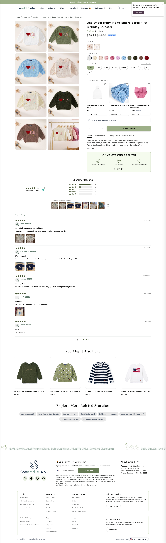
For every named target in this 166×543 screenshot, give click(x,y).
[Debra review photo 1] (20, 238)
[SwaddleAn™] (26, 8)
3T (141, 68)
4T (147, 68)
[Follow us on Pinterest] (31, 478)
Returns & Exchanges (27, 504)
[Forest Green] (135, 58)
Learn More (113, 506)
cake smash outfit (27, 414)
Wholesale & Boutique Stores (29, 525)
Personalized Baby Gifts (70, 419)
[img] (20, 220)
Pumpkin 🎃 (86, 8)
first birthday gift (70, 414)
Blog (111, 8)
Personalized (73, 8)
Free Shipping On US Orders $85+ (83, 2)
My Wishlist (76, 525)
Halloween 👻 (100, 8)
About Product (99, 136)
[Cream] (95, 58)
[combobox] (59, 470)
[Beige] (101, 58)
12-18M (123, 68)
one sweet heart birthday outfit (133, 414)
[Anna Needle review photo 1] (20, 266)
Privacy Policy (85, 485)
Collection (52, 8)
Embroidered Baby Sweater (48, 414)
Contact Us (76, 497)
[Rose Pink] (112, 58)
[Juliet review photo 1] (20, 311)
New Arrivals (50, 497)
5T (89, 73)
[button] (72, 184)
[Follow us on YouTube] (43, 478)
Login (74, 521)
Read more (90, 148)
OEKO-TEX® (118, 169)
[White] (89, 58)
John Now (113, 530)
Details (89, 135)
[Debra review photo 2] (30, 238)
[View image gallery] (43, 48)
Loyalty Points (51, 511)
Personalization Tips (79, 511)
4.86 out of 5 (40, 188)
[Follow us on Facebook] (25, 478)
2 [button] (80, 340)
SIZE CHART (146, 64)
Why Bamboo (50, 525)
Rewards (75, 528)
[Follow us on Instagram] (37, 478)
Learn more (138, 13)
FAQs (74, 501)
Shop (42, 8)
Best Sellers (50, 501)
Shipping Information (27, 501)
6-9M (106, 68)
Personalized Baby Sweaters (94, 419)
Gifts (62, 8)
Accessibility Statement (28, 508)
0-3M (90, 68)
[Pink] (106, 58)
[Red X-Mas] (147, 58)
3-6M (98, 68)
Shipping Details (114, 136)
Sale (47, 504)
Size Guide (75, 504)
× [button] (162, 4)
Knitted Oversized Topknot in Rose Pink (139, 106)
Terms (94, 485)
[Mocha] (141, 58)
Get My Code (88, 471)
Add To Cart (130, 129)
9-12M (114, 68)
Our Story (49, 521)
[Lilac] (118, 58)
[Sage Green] (129, 58)
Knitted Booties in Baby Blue (119, 106)
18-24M (133, 68)
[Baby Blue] (124, 58)
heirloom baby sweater (108, 414)
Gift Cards (49, 508)
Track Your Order (78, 508)
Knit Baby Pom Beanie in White (95, 106)
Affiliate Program (25, 521)
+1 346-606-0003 (140, 473)
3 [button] (83, 340)
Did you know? (128, 136)
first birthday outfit (88, 414)
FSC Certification (51, 532)
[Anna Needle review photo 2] (30, 266)
